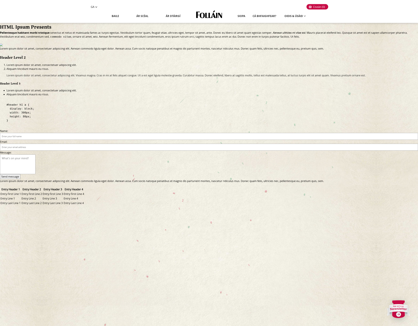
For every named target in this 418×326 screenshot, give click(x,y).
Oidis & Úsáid (293, 16)
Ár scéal (142, 16)
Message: (5, 152)
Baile (115, 16)
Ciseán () (319, 7)
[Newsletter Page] (398, 310)
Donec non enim (248, 36)
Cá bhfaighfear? (264, 16)
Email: (3, 142)
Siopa (241, 16)
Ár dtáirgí (173, 16)
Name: (4, 131)
